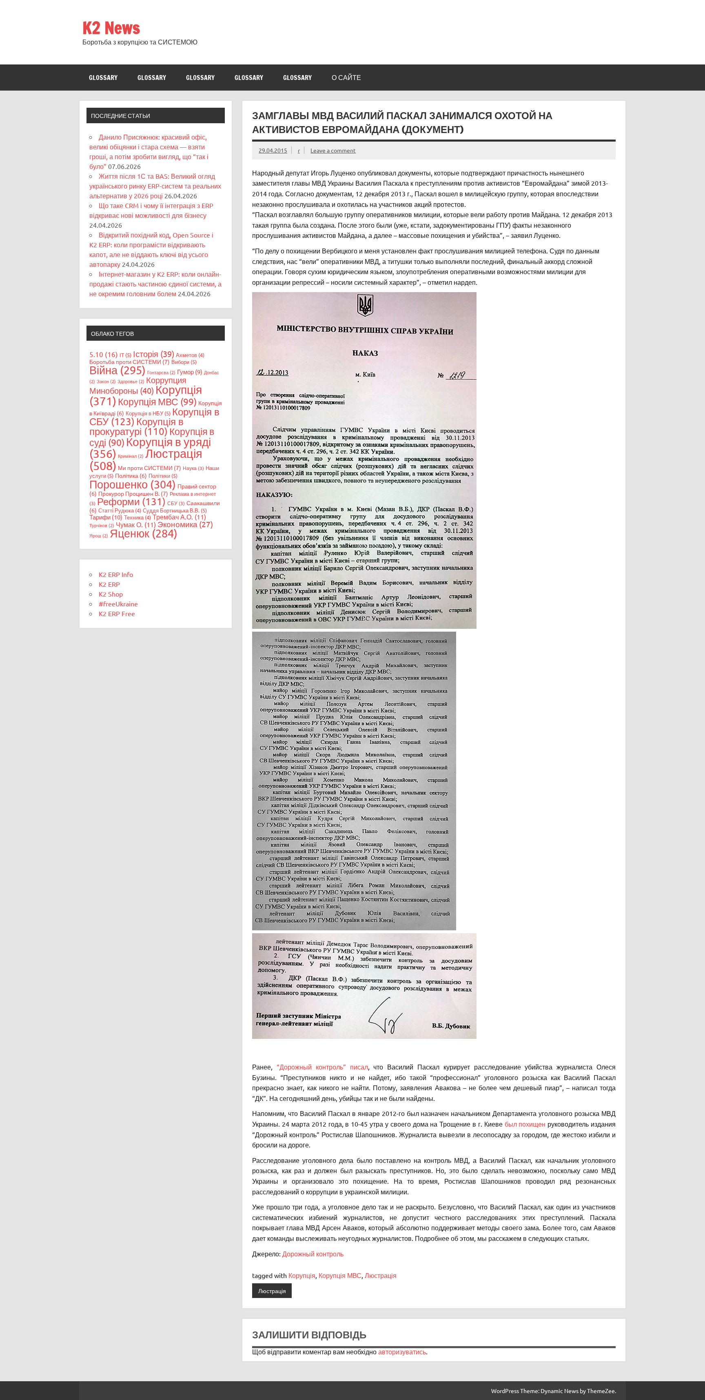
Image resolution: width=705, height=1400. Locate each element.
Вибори (184, 361)
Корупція (301, 1275)
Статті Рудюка (119, 510)
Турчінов (101, 525)
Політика (131, 475)
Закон (106, 381)
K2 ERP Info (116, 574)
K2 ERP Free (117, 613)
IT (125, 354)
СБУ (176, 503)
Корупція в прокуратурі (136, 426)
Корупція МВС (340, 1275)
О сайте (346, 77)
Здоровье (131, 381)
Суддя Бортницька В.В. (175, 510)
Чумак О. (136, 524)
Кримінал (131, 456)
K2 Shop (111, 594)
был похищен (525, 1124)
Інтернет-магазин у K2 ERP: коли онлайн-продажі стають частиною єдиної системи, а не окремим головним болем (155, 283)
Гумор (189, 371)
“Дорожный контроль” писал (322, 1067)
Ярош (98, 535)
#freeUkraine (118, 603)
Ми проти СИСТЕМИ (149, 467)
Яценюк (143, 533)
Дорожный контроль (313, 1253)
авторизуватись (402, 1351)
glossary (103, 77)
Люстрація (381, 1275)
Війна (117, 370)
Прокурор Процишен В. (133, 493)
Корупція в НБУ (148, 413)
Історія (153, 353)
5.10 (103, 354)
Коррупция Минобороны (137, 385)
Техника (137, 517)
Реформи (131, 501)
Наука (193, 468)
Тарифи (105, 517)
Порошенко (132, 484)
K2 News (111, 27)
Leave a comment (333, 150)
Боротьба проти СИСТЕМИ (129, 361)
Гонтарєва (161, 372)
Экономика (185, 524)
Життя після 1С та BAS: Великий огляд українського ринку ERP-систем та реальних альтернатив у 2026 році (155, 186)
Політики (163, 475)
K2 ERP (109, 584)
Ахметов (190, 354)
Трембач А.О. (179, 517)
